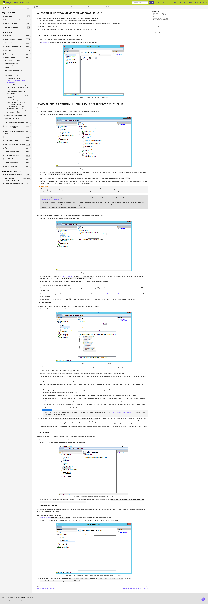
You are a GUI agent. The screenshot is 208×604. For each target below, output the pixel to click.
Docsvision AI (9, 159)
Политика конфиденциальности (23, 597)
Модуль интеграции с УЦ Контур (15, 144)
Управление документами (13, 54)
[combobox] (140, 2)
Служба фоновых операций (13, 39)
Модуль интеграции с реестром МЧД (14, 132)
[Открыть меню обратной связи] (203, 599)
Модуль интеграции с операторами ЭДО (11, 127)
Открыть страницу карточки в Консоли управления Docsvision (18, 111)
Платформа (8, 35)
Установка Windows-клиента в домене (18, 85)
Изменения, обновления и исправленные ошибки (16, 66)
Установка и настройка (12, 73)
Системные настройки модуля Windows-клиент (16, 81)
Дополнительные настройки (158, 31)
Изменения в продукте (185, 2)
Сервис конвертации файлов (14, 148)
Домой (7, 8)
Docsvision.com (171, 2)
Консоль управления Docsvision (14, 122)
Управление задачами (12, 155)
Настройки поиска (159, 27)
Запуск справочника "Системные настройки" (159, 14)
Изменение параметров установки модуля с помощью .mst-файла (17, 88)
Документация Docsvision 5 (17, 3)
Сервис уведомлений (11, 166)
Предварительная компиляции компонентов (16, 92)
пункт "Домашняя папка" (111, 294)
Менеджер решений (11, 137)
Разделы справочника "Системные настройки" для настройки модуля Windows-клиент (160, 19)
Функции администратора (13, 78)
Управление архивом (11, 140)
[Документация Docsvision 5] (4, 2)
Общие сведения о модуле (12, 60)
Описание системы (10, 16)
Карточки (156, 23)
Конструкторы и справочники (14, 184)
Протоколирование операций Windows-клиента (18, 96)
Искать (151, 2)
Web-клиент (8, 50)
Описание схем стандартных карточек (12, 179)
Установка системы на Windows (14, 20)
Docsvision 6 (160, 2)
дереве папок (45, 42)
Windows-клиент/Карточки (51, 401)
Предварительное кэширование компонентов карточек (16, 103)
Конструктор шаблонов (12, 151)
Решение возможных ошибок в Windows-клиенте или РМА (16, 107)
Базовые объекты (10, 43)
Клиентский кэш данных (14, 100)
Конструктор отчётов (11, 162)
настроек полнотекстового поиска (123, 412)
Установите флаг (45, 517)
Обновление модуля (11, 75)
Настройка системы (11, 23)
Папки (156, 25)
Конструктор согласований (13, 46)
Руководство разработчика (13, 174)
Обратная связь (158, 29)
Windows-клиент (10, 57)
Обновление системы (11, 27)
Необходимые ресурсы (11, 63)
